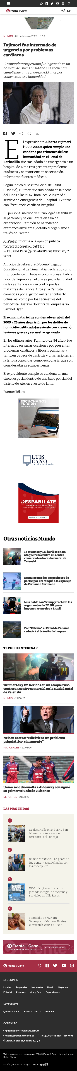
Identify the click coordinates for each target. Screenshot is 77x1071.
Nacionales (11, 747)
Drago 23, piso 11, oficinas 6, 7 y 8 (23, 1041)
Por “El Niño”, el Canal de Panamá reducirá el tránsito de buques (46, 629)
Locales (7, 987)
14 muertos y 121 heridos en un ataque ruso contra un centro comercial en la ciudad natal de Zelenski (45, 556)
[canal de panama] (12, 629)
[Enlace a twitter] (52, 3)
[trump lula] (12, 605)
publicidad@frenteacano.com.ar (22, 1031)
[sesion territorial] (16, 833)
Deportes (10, 796)
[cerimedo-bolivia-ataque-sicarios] (12, 581)
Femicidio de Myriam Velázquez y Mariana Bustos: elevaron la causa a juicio (48, 921)
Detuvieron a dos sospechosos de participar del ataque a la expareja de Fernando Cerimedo (47, 581)
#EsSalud (10, 241)
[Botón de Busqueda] (69, 3)
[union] (38, 769)
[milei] (38, 719)
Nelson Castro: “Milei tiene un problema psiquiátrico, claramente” (34, 739)
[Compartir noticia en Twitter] (13, 133)
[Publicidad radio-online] (38, 418)
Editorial (7, 992)
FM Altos (49, 1011)
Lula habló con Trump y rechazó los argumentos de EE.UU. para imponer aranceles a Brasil (48, 605)
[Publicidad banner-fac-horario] (38, 947)
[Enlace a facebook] (46, 3)
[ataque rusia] (12, 556)
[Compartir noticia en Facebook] (5, 133)
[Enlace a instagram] (63, 3)
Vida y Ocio (35, 992)
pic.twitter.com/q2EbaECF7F (24, 246)
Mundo (8, 36)
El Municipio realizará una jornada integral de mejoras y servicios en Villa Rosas (48, 892)
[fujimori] (38, 103)
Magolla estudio (31, 1064)
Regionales (21, 987)
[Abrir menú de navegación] (8, 3)
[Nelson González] (16, 862)
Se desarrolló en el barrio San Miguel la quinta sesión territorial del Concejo (48, 833)
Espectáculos (53, 992)
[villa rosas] (16, 892)
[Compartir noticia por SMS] (29, 133)
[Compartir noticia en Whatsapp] (21, 133)
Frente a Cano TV (32, 1011)
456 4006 (68, 1036)
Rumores (21, 992)
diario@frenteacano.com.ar (20, 1036)
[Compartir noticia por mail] (37, 133)
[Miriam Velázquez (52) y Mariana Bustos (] (16, 921)
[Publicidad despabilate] (38, 503)
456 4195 (57, 1036)
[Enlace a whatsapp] (41, 3)
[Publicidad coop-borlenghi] (38, 24)
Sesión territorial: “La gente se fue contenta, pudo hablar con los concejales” (49, 862)
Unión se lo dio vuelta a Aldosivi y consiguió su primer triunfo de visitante (36, 789)
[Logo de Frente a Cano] (16, 10)
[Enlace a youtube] (57, 3)
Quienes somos (11, 1011)
